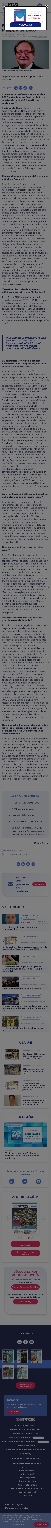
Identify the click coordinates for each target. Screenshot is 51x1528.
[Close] (46, 6)
